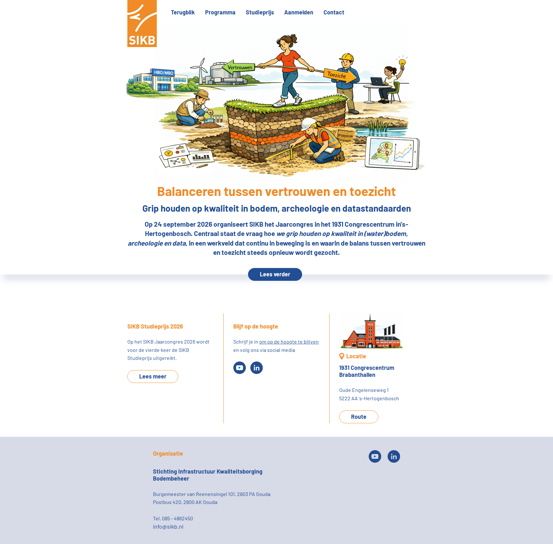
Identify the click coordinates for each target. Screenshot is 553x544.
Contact (334, 12)
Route (358, 416)
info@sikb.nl (168, 526)
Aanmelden (298, 12)
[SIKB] (142, 45)
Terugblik (183, 12)
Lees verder (275, 274)
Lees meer (152, 376)
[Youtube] (239, 367)
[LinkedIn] (256, 367)
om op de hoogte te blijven (289, 341)
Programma (220, 12)
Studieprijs (260, 12)
